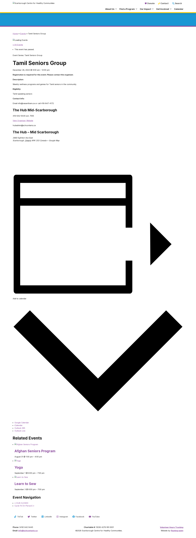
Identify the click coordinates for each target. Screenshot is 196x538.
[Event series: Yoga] (99, 475)
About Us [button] (109, 9)
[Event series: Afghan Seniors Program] (99, 458)
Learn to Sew (25, 484)
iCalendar (19, 425)
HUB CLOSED (21, 503)
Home (15, 33)
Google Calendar (22, 422)
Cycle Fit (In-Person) (24, 506)
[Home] (34, 6)
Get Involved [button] (162, 9)
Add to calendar (19, 298)
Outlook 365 (20, 428)
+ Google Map (53, 140)
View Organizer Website (23, 120)
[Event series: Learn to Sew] (99, 491)
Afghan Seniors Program (35, 451)
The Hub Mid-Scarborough (35, 110)
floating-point (177, 530)
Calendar (178, 9)
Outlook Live (20, 431)
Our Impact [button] (145, 9)
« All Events (18, 45)
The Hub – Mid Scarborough (36, 132)
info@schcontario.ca (28, 530)
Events (23, 33)
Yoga (19, 467)
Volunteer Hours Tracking (171, 527)
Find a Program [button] (127, 9)
